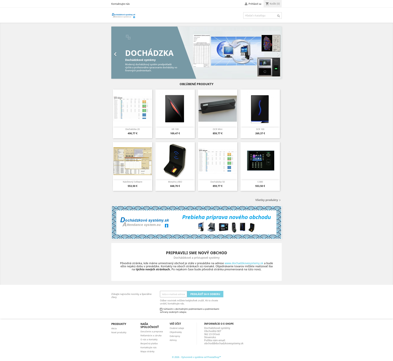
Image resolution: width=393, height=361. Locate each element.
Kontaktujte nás (120, 4)
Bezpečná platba (149, 343)
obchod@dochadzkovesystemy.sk (223, 343)
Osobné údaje (177, 328)
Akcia (114, 328)
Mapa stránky (147, 351)
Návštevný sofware (132, 181)
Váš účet (175, 323)
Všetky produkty (268, 200)
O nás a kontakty (149, 339)
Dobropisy (175, 336)
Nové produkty (118, 332)
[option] (196, 53)
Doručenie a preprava (151, 331)
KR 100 (175, 129)
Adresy (173, 340)
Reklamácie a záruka (150, 335)
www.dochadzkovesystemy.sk (244, 263)
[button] (124, 53)
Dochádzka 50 (217, 181)
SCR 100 (260, 129)
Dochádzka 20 (132, 129)
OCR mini (217, 129)
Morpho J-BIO (175, 181)
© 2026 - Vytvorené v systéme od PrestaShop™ (196, 357)
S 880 (260, 181)
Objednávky (176, 332)
